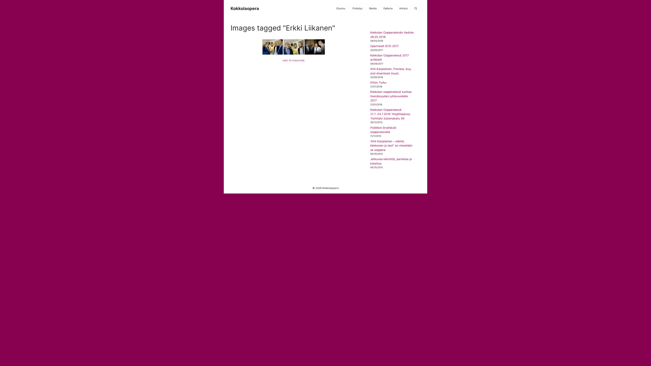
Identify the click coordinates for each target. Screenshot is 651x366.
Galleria (387, 8)
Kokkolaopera (245, 8)
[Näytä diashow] (294, 60)
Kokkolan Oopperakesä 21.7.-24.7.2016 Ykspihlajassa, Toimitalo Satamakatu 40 (390, 114)
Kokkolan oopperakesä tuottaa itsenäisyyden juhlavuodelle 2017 (391, 96)
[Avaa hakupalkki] (415, 8)
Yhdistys (357, 8)
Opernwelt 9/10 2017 (384, 46)
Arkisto (403, 8)
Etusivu (341, 8)
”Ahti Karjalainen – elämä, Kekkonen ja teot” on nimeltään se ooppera (391, 146)
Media (373, 8)
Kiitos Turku (378, 82)
